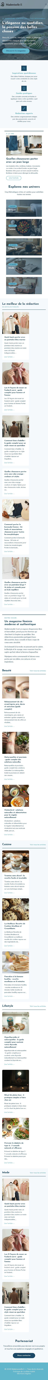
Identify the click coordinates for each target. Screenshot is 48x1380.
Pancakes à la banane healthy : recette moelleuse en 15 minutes (14, 979)
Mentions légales (24, 1373)
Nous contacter (24, 1355)
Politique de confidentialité (24, 1371)
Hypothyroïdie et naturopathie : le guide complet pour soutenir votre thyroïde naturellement (14, 1042)
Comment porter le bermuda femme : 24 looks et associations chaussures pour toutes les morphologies (14, 529)
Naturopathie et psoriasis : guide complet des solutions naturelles (15, 759)
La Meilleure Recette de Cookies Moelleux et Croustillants (14, 926)
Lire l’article (13, 178)
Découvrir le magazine (16, 51)
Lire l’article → (9, 357)
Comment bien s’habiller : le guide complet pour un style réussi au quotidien (15, 443)
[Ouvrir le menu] (46, 4)
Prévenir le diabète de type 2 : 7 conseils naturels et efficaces (13, 1145)
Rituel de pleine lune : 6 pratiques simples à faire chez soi (15, 1097)
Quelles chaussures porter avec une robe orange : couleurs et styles (15, 474)
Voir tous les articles (38, 671)
